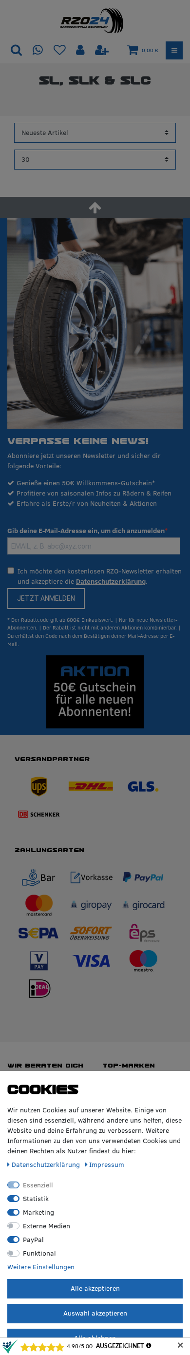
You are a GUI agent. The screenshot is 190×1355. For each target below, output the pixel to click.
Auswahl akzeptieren (95, 1313)
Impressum (106, 1164)
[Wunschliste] (59, 50)
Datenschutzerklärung (111, 581)
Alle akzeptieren (95, 1288)
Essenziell (38, 1185)
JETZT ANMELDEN (46, 598)
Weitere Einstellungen (41, 1267)
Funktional (39, 1253)
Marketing (38, 1212)
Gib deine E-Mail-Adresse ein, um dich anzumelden (86, 530)
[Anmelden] (81, 50)
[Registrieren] (102, 50)
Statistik (36, 1198)
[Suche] (16, 50)
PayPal (33, 1239)
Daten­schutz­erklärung (47, 1164)
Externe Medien (46, 1226)
